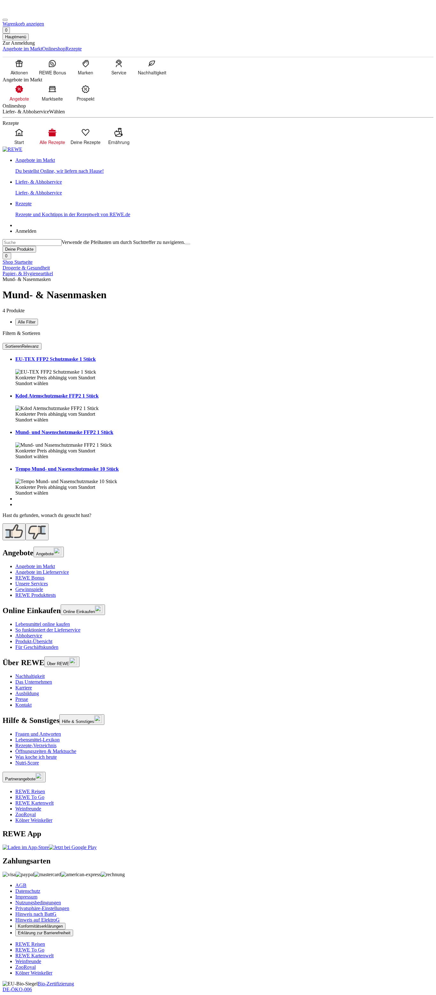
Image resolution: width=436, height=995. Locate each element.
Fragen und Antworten (38, 734)
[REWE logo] (12, 149)
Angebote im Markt (35, 566)
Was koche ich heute (36, 757)
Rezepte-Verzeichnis (35, 745)
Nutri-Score (27, 762)
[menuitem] (19, 67)
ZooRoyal (25, 814)
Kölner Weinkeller (33, 820)
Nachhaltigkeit (30, 676)
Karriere (23, 687)
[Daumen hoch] (14, 531)
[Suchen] (187, 244)
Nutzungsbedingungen (38, 902)
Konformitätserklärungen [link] (40, 926)
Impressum (26, 897)
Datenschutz (27, 891)
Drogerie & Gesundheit (26, 267)
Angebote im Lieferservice (42, 572)
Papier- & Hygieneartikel (28, 273)
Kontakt (23, 705)
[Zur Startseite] (24, 12)
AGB (20, 885)
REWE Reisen (30, 791)
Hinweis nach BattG (35, 914)
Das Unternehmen (33, 682)
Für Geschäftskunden (36, 647)
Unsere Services (31, 583)
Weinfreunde (28, 808)
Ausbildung (27, 693)
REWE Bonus (29, 578)
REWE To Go (29, 797)
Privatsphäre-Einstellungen (42, 908)
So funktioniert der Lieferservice (47, 630)
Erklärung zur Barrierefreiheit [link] (44, 932)
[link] (224, 165)
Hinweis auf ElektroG (37, 920)
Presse (21, 699)
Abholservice (28, 635)
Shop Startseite (18, 262)
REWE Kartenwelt (34, 803)
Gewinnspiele (29, 589)
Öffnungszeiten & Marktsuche (45, 751)
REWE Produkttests (35, 595)
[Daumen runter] (37, 531)
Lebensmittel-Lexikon (37, 739)
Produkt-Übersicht (33, 641)
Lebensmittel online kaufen (42, 624)
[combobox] (32, 242)
